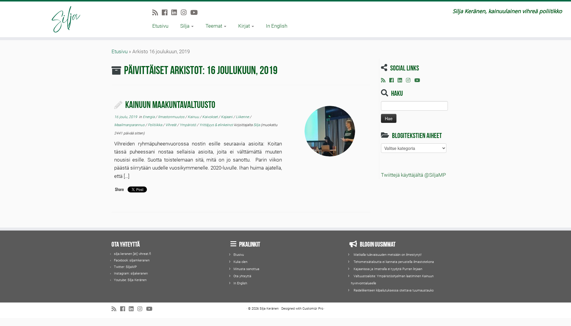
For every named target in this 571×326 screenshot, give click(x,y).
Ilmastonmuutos (171, 117)
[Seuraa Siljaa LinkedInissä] (176, 12)
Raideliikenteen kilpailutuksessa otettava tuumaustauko (394, 290)
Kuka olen (240, 262)
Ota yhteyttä (242, 276)
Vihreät (171, 125)
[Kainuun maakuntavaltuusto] (330, 131)
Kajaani (227, 117)
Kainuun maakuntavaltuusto (170, 104)
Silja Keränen (137, 280)
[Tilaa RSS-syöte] (157, 12)
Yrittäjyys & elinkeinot (216, 125)
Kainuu (194, 117)
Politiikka (155, 125)
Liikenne (243, 117)
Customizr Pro (312, 309)
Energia (149, 117)
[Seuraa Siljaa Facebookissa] (166, 12)
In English (276, 26)
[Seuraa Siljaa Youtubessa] (196, 12)
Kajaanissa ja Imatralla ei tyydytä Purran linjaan (388, 269)
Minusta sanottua (246, 269)
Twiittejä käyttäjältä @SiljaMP (413, 175)
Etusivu (160, 26)
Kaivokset (210, 117)
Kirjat (244, 26)
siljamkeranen (139, 260)
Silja (185, 26)
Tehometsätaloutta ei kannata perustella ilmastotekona (394, 262)
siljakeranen (139, 273)
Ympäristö (188, 125)
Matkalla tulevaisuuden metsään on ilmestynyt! (387, 255)
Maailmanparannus (129, 125)
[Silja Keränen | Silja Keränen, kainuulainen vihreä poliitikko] (66, 19)
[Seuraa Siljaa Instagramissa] (185, 12)
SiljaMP (131, 267)
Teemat (214, 26)
